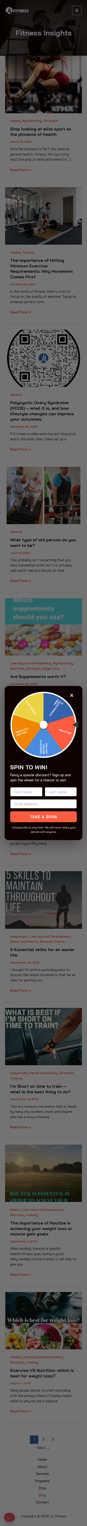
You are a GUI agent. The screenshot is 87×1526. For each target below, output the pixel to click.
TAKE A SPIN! (43, 816)
